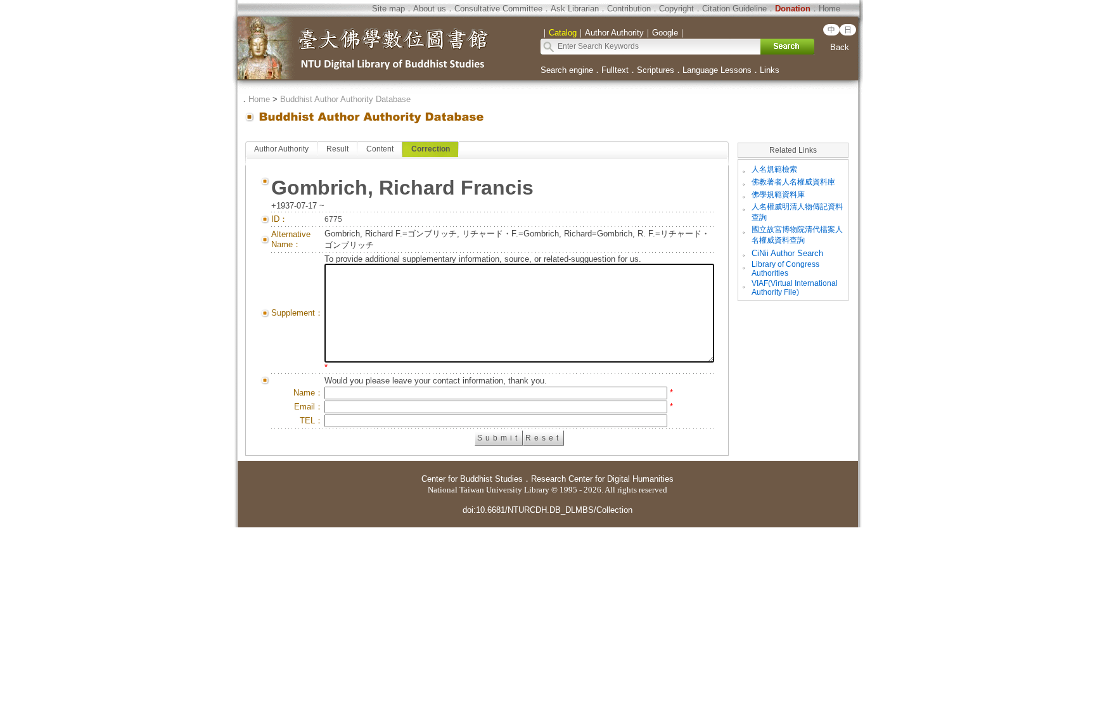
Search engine (567, 70)
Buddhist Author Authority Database (345, 99)
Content (380, 149)
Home (829, 8)
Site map (388, 8)
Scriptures (655, 70)
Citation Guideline (734, 8)
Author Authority (281, 149)
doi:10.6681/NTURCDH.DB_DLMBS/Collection (547, 510)
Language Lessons (717, 70)
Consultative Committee (498, 8)
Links (769, 70)
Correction (430, 149)
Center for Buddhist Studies (472, 479)
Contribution (629, 8)
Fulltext (615, 70)
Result (337, 149)
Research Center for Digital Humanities (602, 479)
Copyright (676, 8)
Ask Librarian (575, 8)
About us (429, 8)
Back (839, 47)
